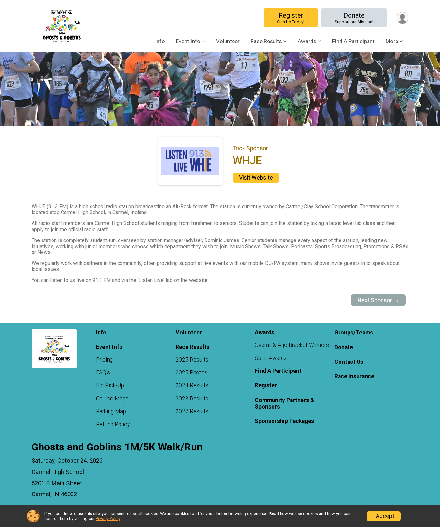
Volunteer (228, 41)
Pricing (104, 359)
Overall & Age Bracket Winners (292, 345)
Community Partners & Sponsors (284, 403)
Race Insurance (354, 376)
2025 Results (192, 359)
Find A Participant (353, 41)
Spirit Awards (271, 358)
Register (290, 18)
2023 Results (192, 398)
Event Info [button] (188, 41)
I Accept (383, 516)
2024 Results (192, 385)
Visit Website (256, 177)
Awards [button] (307, 41)
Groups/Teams (353, 332)
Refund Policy (113, 424)
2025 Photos (191, 372)
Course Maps (112, 398)
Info (160, 41)
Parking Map (111, 411)
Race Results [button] (266, 41)
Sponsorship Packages (284, 421)
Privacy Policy (108, 518)
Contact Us (348, 362)
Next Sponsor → (378, 300)
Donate (354, 18)
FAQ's (103, 372)
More (392, 41)
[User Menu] (402, 18)
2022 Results (192, 411)
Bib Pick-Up (110, 385)
